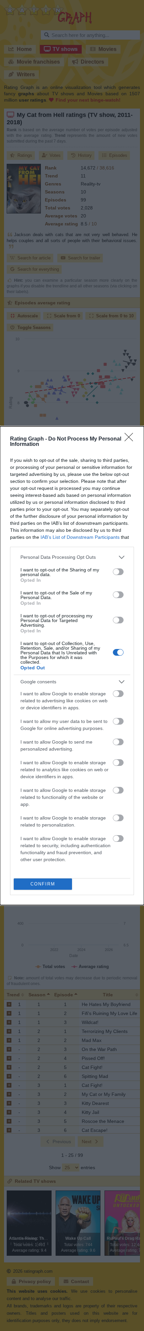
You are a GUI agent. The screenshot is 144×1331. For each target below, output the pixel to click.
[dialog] (72, 665)
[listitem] (72, 557)
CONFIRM (42, 883)
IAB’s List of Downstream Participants (80, 537)
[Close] (131, 439)
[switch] (118, 571)
